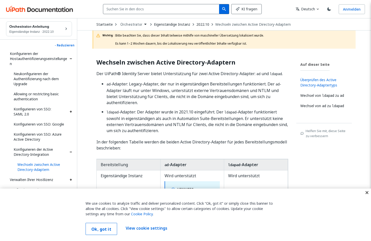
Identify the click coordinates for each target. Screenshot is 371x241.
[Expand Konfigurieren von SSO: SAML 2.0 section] (70, 111)
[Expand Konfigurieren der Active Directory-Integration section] (70, 152)
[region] (185, 215)
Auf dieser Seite (315, 64)
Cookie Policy (142, 214)
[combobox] (162, 9)
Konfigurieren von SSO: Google (39, 124)
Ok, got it (101, 229)
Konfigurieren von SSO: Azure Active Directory (38, 137)
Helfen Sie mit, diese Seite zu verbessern (326, 133)
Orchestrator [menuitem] (131, 24)
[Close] (366, 192)
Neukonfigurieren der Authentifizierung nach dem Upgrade (36, 78)
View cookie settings (146, 228)
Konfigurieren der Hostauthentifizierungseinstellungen (38, 58)
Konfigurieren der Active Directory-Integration (33, 152)
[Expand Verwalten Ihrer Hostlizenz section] (70, 179)
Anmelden (352, 9)
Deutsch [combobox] (305, 9)
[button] (43, 167)
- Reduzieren (64, 45)
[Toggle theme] (329, 9)
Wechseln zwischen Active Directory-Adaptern (253, 24)
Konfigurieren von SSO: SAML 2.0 (32, 111)
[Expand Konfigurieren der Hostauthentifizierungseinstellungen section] (70, 58)
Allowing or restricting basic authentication (36, 96)
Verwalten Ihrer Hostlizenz (31, 179)
